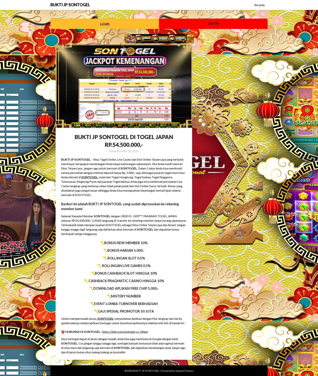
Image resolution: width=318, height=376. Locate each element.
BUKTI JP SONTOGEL (70, 4)
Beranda (259, 5)
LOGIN (104, 23)
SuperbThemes (185, 370)
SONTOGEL (89, 177)
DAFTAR (213, 23)
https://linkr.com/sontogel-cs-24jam (125, 331)
